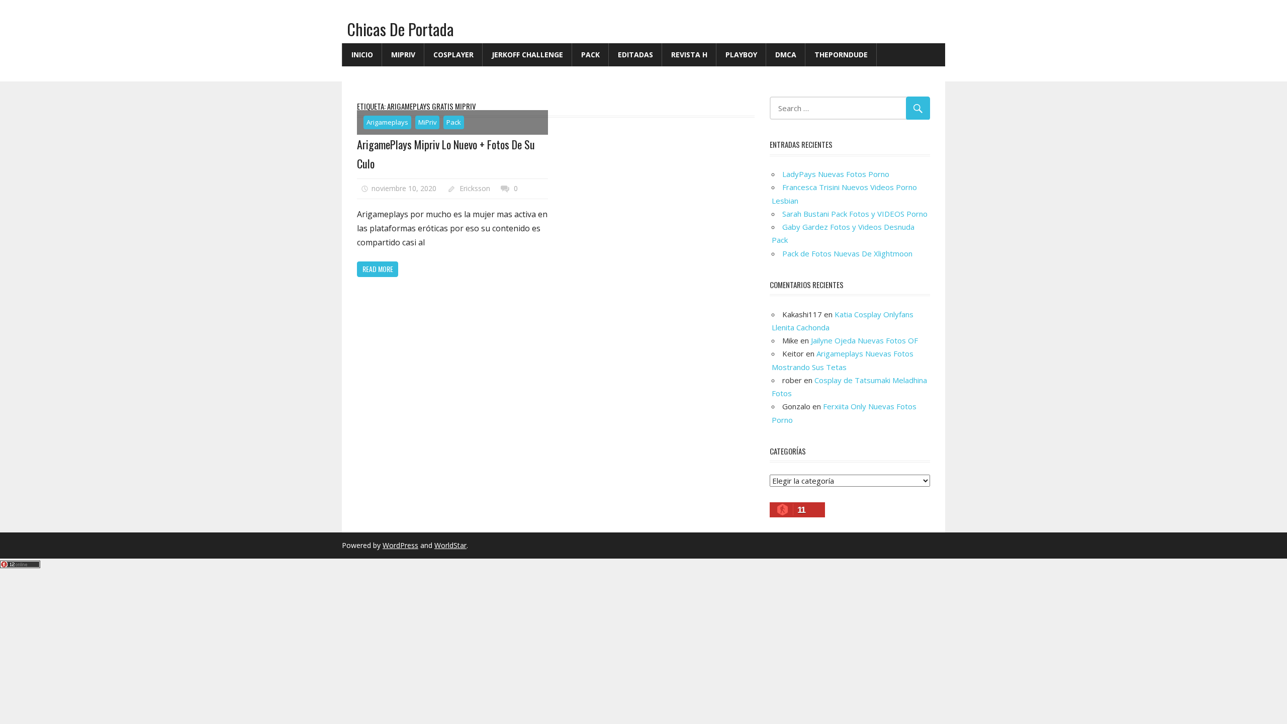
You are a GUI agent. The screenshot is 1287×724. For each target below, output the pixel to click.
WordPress (400, 545)
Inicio (362, 54)
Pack (590, 54)
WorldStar (450, 545)
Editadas (635, 54)
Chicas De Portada (400, 29)
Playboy (741, 54)
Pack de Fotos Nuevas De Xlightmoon (847, 253)
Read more (377, 268)
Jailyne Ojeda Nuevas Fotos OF (864, 340)
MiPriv (403, 54)
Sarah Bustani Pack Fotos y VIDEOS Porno (855, 214)
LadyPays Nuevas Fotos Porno (835, 174)
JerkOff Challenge (527, 54)
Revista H (689, 54)
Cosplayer (453, 54)
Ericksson (474, 188)
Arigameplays (387, 122)
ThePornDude (841, 54)
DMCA (785, 54)
